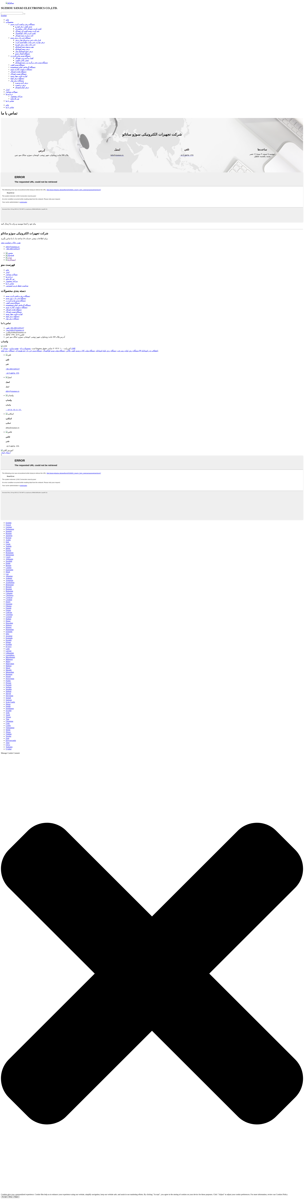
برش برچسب (20, 85)
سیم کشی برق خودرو (23, 26)
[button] (152, 973)
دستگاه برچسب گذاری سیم (21, 69)
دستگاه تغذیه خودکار (18, 72)
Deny (10, 1197)
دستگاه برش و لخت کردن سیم (22, 24)
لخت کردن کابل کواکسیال (25, 33)
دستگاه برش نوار (17, 81)
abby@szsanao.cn (12, 247)
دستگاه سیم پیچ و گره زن (20, 56)
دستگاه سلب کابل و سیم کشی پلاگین (80, 351)
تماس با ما (10, 101)
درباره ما (9, 94)
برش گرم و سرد (21, 83)
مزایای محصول (16, 96)
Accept (4, 1197)
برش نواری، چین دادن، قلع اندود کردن (30, 42)
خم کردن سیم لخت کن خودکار (27, 31)
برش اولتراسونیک (22, 87)
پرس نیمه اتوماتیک (22, 49)
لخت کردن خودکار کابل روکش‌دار (28, 29)
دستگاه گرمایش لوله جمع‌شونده (22, 67)
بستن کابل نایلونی (22, 60)
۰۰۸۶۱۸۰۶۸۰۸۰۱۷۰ (14, 410)
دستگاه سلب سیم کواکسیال (54, 351)
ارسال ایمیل (5, 453)
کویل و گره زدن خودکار (24, 58)
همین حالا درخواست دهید (10, 243)
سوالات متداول (11, 92)
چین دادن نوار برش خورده (25, 45)
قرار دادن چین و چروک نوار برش (28, 40)
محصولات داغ (25, 348)
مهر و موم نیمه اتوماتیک (24, 47)
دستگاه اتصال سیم (22, 54)
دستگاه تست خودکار (18, 74)
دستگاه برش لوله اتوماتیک (106, 351)
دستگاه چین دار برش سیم (20, 38)
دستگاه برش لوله (17, 78)
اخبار (8, 90)
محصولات (9, 22)
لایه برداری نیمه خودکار (24, 36)
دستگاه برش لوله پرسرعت (128, 351)
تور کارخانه (14, 99)
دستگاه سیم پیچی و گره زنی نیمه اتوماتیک (31, 63)
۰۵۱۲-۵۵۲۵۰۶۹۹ (12, 373)
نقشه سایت (14, 348)
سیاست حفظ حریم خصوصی (17, 286)
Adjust (16, 1197)
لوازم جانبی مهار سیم (18, 76)
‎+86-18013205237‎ (13, 249)
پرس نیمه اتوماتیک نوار (24, 51)
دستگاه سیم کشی (17, 65)
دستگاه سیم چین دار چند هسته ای (29, 351)
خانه (7, 20)
